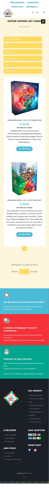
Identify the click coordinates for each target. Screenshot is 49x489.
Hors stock (25, 149)
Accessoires (35, 409)
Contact (8, 456)
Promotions (9, 442)
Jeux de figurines (36, 405)
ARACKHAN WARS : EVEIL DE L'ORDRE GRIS (24, 120)
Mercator (29, 473)
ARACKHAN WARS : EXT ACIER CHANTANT (24, 200)
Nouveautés (9, 438)
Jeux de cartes (35, 422)
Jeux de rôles (35, 419)
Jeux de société (36, 395)
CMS (24, 477)
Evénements (10, 453)
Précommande (10, 435)
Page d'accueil (24, 27)
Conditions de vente (13, 459)
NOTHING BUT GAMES (24, 128)
